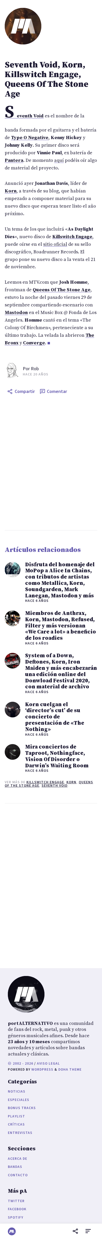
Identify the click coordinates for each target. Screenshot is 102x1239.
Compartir (25, 391)
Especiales (18, 1100)
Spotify (15, 1217)
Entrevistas (20, 1132)
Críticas (16, 1124)
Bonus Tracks (22, 1108)
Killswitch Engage (45, 782)
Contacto (18, 1175)
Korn (71, 782)
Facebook (17, 1209)
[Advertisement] (51, 464)
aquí (59, 160)
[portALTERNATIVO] (12, 1231)
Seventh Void (54, 785)
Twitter (16, 1201)
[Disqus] (51, 884)
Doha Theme (70, 1069)
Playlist (16, 1116)
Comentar (57, 391)
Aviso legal (48, 1063)
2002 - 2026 (22, 1063)
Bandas (15, 1166)
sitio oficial (55, 244)
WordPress (42, 1069)
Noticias (16, 1091)
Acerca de (17, 1158)
